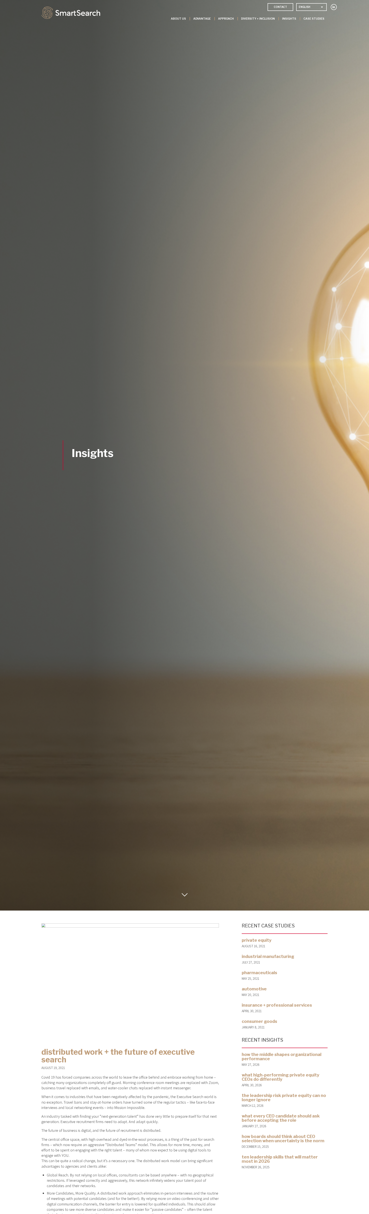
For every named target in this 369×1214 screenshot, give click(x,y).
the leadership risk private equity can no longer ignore (284, 1097)
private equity (256, 940)
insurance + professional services (277, 1005)
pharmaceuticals (259, 973)
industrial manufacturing (268, 956)
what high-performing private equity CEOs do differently (280, 1077)
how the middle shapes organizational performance (281, 1056)
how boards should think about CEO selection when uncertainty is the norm (283, 1138)
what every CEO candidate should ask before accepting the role (281, 1118)
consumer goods (259, 1021)
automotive (254, 989)
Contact (280, 7)
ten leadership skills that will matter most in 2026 (280, 1159)
